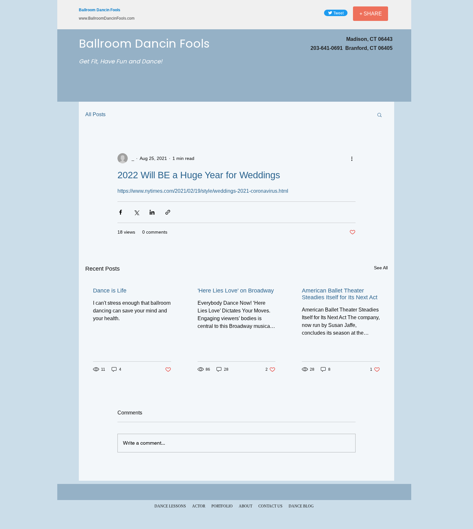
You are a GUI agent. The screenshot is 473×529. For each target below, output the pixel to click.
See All (381, 267)
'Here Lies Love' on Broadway (236, 290)
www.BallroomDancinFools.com (106, 18)
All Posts (95, 114)
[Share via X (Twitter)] (136, 212)
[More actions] (352, 158)
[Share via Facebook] (120, 212)
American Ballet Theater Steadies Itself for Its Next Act (339, 294)
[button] (379, 114)
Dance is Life (109, 290)
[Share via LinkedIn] (152, 212)
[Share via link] (168, 212)
